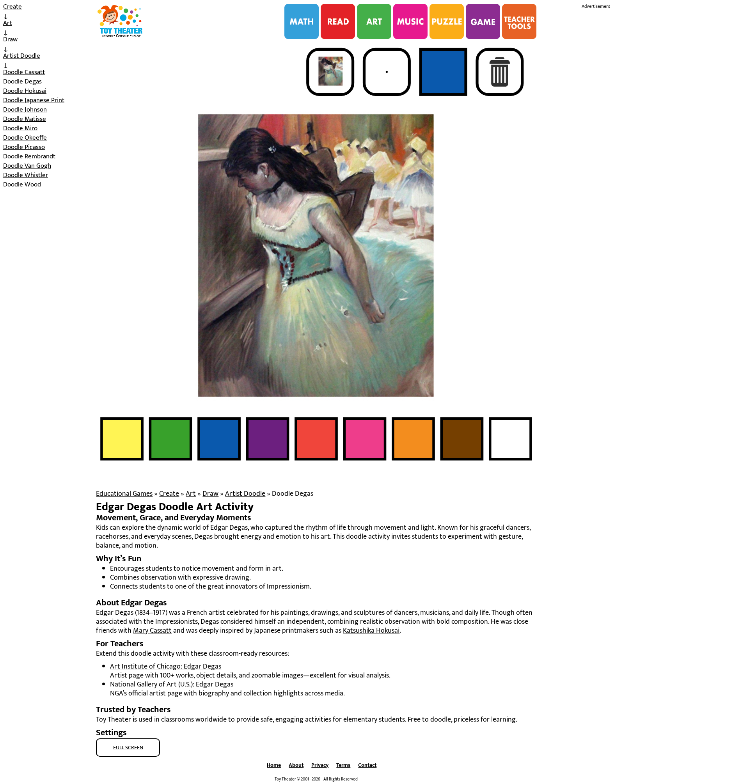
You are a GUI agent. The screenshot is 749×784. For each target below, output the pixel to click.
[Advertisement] (640, 128)
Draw (10, 39)
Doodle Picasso (24, 147)
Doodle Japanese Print (33, 100)
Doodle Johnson (25, 109)
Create (12, 6)
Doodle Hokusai (24, 90)
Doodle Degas (22, 81)
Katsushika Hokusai (371, 631)
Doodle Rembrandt (29, 156)
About (296, 765)
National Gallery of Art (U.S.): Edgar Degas (171, 684)
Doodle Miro (20, 128)
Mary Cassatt (152, 631)
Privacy (319, 765)
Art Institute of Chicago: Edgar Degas (165, 666)
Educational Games (124, 494)
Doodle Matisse (24, 118)
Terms (343, 765)
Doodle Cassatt (24, 72)
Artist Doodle (21, 55)
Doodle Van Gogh (27, 165)
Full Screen (128, 747)
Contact (367, 765)
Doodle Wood (22, 184)
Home (274, 765)
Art (7, 23)
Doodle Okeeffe (25, 137)
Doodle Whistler (25, 175)
